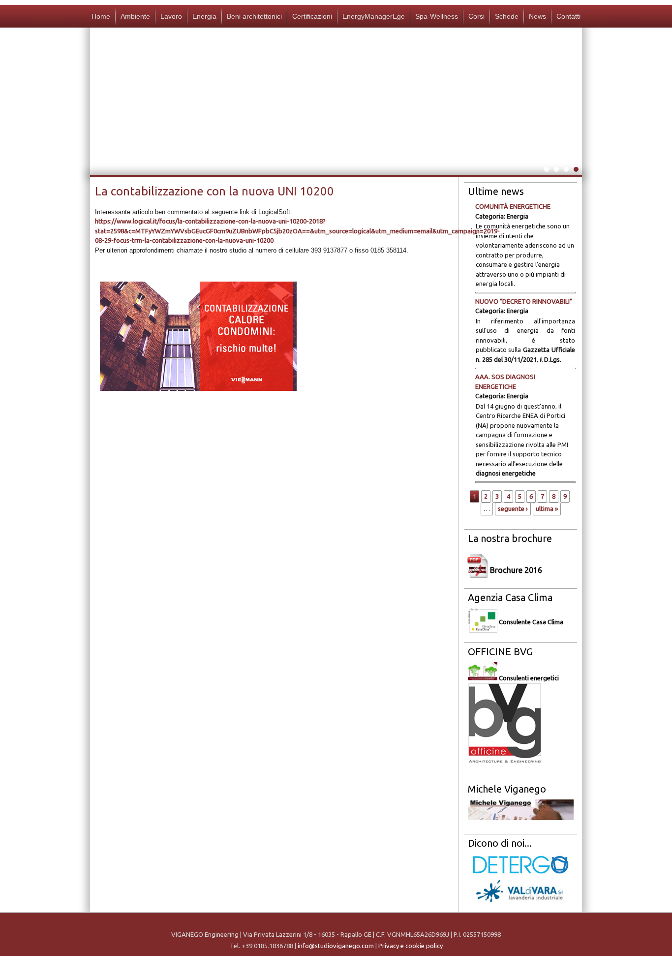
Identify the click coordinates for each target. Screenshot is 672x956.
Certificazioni (312, 16)
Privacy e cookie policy (410, 945)
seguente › (513, 508)
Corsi (476, 16)
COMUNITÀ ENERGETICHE (512, 206)
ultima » (547, 508)
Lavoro (171, 16)
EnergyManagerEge (373, 16)
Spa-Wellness (436, 16)
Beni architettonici (254, 16)
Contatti (568, 16)
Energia (204, 16)
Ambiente (135, 16)
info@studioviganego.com (336, 945)
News (537, 16)
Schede (507, 16)
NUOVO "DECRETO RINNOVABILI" (523, 301)
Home (101, 16)
